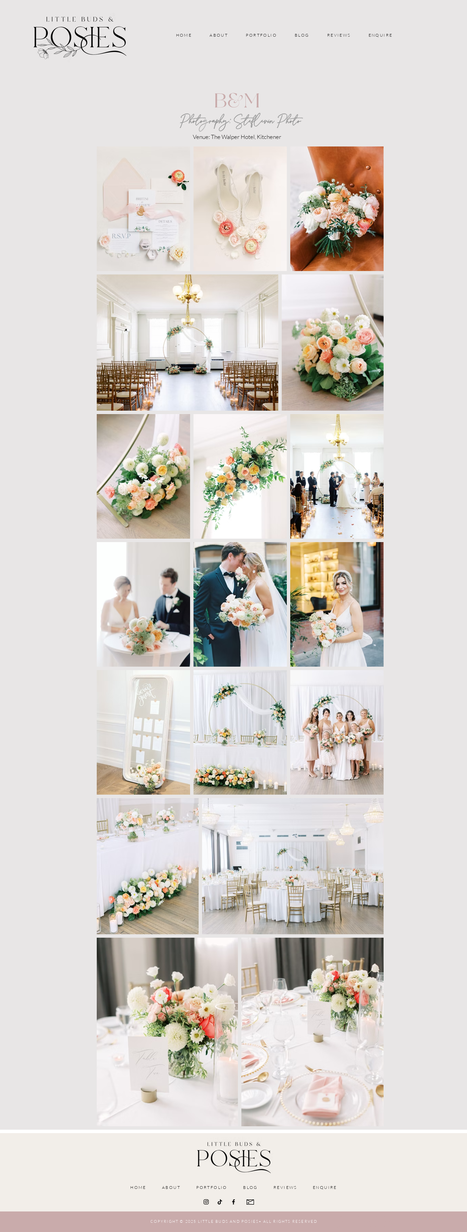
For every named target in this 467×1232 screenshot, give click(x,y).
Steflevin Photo (268, 121)
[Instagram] (206, 1201)
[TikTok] (219, 1201)
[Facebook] (233, 1201)
